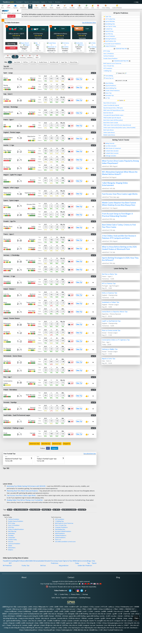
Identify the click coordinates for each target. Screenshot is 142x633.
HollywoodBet (24, 560)
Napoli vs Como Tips (108, 358)
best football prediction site (33, 613)
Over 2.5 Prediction (13, 525)
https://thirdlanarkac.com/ (124, 606)
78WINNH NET (130, 609)
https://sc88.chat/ (11, 611)
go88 (115, 613)
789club (84, 618)
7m (66, 613)
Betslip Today (77, 562)
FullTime (25, 62)
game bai (69, 622)
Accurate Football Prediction (63, 531)
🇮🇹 (80, 583)
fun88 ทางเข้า (74, 606)
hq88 (30, 625)
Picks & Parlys (73, 62)
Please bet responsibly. (88, 586)
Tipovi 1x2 (58, 539)
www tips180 (81, 509)
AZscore (10, 541)
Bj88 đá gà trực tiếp (9, 606)
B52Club (58, 616)
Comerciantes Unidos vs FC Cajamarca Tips (116, 339)
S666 (61, 606)
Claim (21, 28)
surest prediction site (16, 613)
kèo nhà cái (93, 613)
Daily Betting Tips (60, 529)
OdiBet (31, 560)
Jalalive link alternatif (46, 611)
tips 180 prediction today (21, 509)
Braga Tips (89, 562)
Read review (16, 38)
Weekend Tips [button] (56, 443)
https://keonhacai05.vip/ (47, 629)
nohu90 (73, 611)
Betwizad (36, 560)
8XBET (4, 613)
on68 (56, 611)
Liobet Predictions (60, 537)
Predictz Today (12, 539)
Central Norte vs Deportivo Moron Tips (115, 311)
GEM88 (19, 616)
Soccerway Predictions (54, 562)
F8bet (84, 609)
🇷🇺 (92, 583)
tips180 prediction (35, 509)
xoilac (60, 627)
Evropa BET (11, 562)
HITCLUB (104, 606)
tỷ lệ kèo (127, 616)
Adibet (10, 545)
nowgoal (117, 620)
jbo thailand (84, 606)
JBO (44, 620)
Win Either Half (54, 62)
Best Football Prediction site (113, 629)
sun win (92, 625)
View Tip (79, 79)
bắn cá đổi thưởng (82, 613)
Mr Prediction (7, 565)
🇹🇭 (98, 583)
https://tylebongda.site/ (65, 629)
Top (136, 618)
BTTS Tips (33, 62)
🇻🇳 (101, 583)
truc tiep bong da (74, 627)
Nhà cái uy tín (17, 609)
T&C (55, 594)
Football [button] (19, 1)
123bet (91, 611)
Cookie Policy (64, 594)
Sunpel (60, 560)
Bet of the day (12, 531)
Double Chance (43, 62)
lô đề (108, 616)
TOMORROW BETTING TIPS (121, 61)
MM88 (137, 606)
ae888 (79, 611)
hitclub (120, 616)
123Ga (91, 606)
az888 (104, 611)
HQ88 (25, 609)
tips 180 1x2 (56, 509)
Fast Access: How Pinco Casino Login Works (21, 495)
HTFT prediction (59, 519)
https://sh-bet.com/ (69, 609)
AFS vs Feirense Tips (109, 283)
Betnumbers (11, 547)
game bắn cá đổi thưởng (77, 616)
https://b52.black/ (9, 616)
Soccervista (83, 560)
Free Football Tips (46, 583)
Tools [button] (50, 1)
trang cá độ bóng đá (27, 627)
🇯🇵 (95, 583)
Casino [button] (43, 1)
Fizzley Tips (25, 565)
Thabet (9, 625)
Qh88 (56, 606)
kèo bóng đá (84, 620)
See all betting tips (90, 453)
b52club (65, 616)
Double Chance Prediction (15, 521)
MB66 (96, 609)
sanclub (97, 611)
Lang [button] (136, 1)
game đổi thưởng (93, 616)
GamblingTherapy (84, 597)
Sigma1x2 (66, 560)
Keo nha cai (32, 620)
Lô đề (120, 613)
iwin (133, 613)
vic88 (23, 622)
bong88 (100, 620)
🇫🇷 (83, 583)
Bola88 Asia (93, 629)
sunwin (97, 606)
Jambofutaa (11, 533)
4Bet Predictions (60, 533)
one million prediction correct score (65, 541)
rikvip (137, 613)
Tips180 (72, 560)
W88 (75, 622)
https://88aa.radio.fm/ (41, 606)
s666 (30, 606)
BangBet (16, 560)
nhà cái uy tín (17, 625)
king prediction (63, 565)
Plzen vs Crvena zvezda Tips (111, 330)
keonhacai (100, 625)
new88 (35, 611)
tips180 (10, 509)
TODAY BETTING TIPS (121, 48)
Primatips (11, 535)
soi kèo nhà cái (63, 618)
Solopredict (11, 537)
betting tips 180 (46, 509)
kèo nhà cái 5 (135, 625)
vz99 (85, 611)
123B (100, 629)
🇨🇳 (89, 583)
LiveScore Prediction (14, 543)
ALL (10, 62)
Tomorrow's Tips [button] (34, 443)
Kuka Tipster (94, 562)
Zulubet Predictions (60, 535)
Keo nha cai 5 (118, 611)
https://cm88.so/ (49, 609)
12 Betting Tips (59, 521)
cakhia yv (111, 606)
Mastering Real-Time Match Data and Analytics (22, 490)
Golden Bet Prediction (85, 565)
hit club (124, 620)
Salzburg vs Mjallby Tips (110, 349)
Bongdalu (71, 613)
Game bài (127, 613)
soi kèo (102, 616)
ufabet (40, 620)
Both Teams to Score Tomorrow (64, 523)
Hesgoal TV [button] (66, 443)
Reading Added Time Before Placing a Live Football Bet (25, 500)
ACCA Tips (11, 527)
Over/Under (17, 62)
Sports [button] (27, 1)
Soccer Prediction (59, 583)
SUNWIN (134, 611)
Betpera (10, 549)
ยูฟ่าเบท (36, 625)
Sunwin (51, 616)
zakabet (42, 560)
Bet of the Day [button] (46, 443)
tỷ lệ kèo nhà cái (74, 618)
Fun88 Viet (56, 620)
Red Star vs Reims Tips (109, 274)
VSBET (126, 625)
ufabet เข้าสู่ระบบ (46, 625)
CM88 (58, 609)
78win (79, 609)
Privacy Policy (75, 594)
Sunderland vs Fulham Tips (110, 302)
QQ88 (67, 611)
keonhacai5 (30, 622)
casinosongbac (22, 606)
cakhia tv (47, 627)
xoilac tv (120, 625)
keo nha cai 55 (108, 620)
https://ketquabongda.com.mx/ (113, 622)
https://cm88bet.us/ (106, 609)
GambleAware (72, 597)
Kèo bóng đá (91, 622)
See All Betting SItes (89, 22)
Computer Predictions (61, 527)
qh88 (45, 613)
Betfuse (43, 565)
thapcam (12, 622)
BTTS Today (11, 523)
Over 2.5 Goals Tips (60, 525)
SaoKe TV (93, 620)
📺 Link (70, 79)
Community (36, 1)
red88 (18, 622)
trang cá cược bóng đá (30, 616)
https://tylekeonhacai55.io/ (28, 629)
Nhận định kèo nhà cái (81, 629)
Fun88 (50, 620)
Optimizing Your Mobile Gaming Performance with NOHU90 (26, 486)
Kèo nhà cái (52, 613)
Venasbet (48, 560)
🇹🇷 (86, 583)
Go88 (41, 616)
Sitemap (85, 594)
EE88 (35, 609)
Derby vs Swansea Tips (109, 292)
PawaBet (6, 560)
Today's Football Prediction (16, 529)
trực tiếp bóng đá (110, 625)
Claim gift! (11, 16)
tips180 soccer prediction (69, 509)
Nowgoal (60, 613)
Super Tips (64, 62)
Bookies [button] (58, 1)
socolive (114, 616)
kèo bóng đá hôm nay (10, 618)
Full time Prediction (13, 519)
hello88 (110, 611)
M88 (41, 622)
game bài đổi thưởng (14, 620)
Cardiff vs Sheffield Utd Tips (111, 321)
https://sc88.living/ (25, 611)
